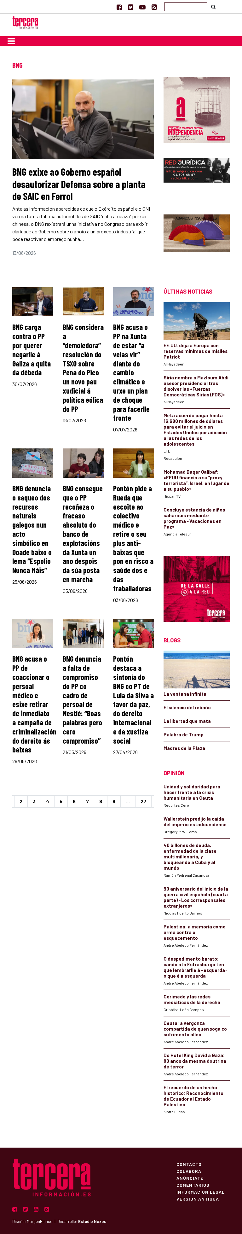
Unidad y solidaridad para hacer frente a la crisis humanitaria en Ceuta (192, 792)
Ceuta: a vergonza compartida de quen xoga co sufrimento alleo (195, 1028)
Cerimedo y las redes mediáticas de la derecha (192, 999)
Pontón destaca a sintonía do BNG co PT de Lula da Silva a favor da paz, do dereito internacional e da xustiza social (133, 699)
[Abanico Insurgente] (197, 240)
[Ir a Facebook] (119, 7)
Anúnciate (189, 1177)
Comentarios (193, 1184)
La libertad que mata (187, 721)
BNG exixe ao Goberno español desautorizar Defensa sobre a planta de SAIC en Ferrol (79, 184)
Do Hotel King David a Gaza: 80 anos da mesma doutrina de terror (195, 1060)
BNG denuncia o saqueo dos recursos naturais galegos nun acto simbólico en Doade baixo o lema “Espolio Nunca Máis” (32, 529)
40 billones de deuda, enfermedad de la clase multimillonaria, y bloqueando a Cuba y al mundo (190, 856)
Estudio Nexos (92, 1221)
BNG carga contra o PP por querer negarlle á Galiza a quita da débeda (31, 349)
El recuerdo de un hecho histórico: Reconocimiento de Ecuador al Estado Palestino (193, 1096)
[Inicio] (25, 22)
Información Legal (200, 1191)
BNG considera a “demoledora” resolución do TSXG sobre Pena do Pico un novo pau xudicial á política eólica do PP (83, 367)
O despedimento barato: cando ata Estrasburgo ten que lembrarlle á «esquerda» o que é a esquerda (196, 967)
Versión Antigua (197, 1198)
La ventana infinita (185, 694)
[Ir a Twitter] (130, 7)
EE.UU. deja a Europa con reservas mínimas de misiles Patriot (196, 351)
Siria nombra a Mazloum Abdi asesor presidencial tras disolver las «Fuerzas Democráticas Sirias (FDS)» (196, 386)
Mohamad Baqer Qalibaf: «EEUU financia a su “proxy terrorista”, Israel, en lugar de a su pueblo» (196, 480)
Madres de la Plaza (184, 748)
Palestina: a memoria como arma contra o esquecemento (195, 932)
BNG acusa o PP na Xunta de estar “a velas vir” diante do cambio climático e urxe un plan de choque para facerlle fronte (131, 372)
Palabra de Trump (184, 734)
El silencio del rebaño (187, 707)
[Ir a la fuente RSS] (154, 7)
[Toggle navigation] (11, 41)
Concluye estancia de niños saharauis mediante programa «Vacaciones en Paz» (194, 518)
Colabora (188, 1170)
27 (143, 801)
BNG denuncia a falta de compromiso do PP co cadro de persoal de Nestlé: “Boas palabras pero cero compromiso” (82, 699)
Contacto (189, 1164)
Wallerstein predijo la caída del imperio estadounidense (195, 821)
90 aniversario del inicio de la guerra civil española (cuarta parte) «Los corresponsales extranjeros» (196, 897)
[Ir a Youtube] (142, 7)
